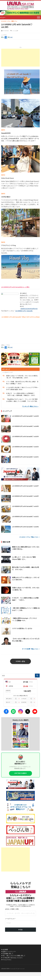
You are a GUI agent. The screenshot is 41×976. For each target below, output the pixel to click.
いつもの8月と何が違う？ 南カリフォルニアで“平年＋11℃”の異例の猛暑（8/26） (22, 388)
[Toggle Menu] (38, 17)
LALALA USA (5, 968)
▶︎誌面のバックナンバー (8, 951)
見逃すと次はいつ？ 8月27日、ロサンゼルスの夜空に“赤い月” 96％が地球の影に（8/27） (22, 377)
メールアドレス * (10, 918)
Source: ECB (8, 692)
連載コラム (14, 21)
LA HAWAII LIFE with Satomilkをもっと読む (15, 287)
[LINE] (13, 711)
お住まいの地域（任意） (12, 909)
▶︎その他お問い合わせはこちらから (12, 957)
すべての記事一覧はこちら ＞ (31, 649)
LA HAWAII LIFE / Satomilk (23, 311)
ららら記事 (15, 30)
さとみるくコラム (6, 21)
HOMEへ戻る (20, 661)
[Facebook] (6, 711)
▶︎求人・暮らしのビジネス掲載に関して (13, 955)
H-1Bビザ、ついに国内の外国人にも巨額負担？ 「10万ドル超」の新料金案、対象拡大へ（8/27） (21, 394)
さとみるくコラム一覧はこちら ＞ (29, 537)
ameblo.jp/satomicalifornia (29, 308)
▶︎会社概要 (4, 949)
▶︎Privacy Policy (6, 959)
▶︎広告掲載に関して (7, 953)
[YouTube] (34, 711)
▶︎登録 (20, 929)
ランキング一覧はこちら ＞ (30, 406)
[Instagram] (20, 711)
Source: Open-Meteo (31, 705)
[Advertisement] (20, 58)
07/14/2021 (5, 30)
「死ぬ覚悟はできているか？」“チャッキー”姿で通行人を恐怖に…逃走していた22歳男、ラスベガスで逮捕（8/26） (22, 400)
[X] (27, 711)
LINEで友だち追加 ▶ (20, 773)
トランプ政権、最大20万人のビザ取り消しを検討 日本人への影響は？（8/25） (22, 382)
